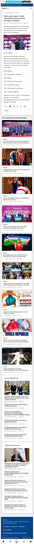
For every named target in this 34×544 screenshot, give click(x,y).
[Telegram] (9, 106)
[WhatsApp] (20, 106)
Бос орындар (7, 530)
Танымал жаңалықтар (12, 445)
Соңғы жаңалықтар (11, 378)
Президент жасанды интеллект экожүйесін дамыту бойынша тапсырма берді (16, 498)
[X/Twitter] (17, 106)
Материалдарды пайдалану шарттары (15, 533)
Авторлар (14, 526)
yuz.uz (29, 537)
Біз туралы (6, 526)
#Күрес (6, 110)
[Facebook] (13, 106)
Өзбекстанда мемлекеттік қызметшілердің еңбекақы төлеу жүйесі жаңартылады (16, 473)
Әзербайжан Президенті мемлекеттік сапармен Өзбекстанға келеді (15, 435)
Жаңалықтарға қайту (12, 12)
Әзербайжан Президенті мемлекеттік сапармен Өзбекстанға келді (15, 428)
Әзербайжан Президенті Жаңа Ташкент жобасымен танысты (16, 405)
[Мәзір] (30, 8)
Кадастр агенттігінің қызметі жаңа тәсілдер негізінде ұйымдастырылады (16, 489)
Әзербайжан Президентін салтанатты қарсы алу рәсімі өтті (16, 421)
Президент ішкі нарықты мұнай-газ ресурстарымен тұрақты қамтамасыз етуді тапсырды (15, 506)
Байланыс (21, 526)
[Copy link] (24, 106)
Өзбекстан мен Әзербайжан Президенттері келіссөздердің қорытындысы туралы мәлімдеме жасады (17, 413)
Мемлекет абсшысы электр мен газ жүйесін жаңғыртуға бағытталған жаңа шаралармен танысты (16, 482)
